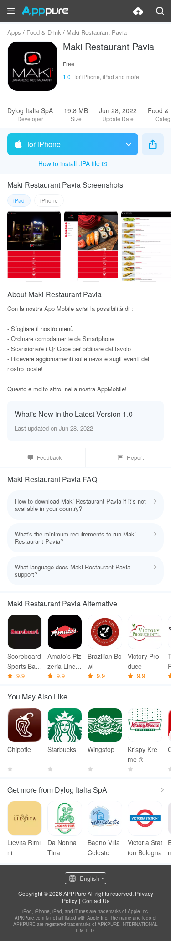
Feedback (49, 457)
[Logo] (45, 11)
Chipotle (19, 749)
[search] (160, 11)
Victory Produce (143, 661)
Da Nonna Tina (62, 847)
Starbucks (61, 749)
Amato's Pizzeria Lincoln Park (64, 661)
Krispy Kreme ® (142, 754)
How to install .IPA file (69, 163)
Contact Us (95, 900)
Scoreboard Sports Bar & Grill (24, 661)
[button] (11, 11)
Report (135, 457)
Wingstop (101, 749)
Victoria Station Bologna (145, 847)
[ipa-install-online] (138, 11)
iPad (19, 200)
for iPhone (44, 144)
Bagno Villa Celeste (104, 847)
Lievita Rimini (24, 847)
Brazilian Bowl (105, 661)
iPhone (49, 200)
